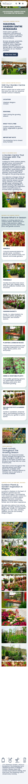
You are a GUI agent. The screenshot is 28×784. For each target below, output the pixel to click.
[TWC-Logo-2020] (7, 3)
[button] (16, 3)
